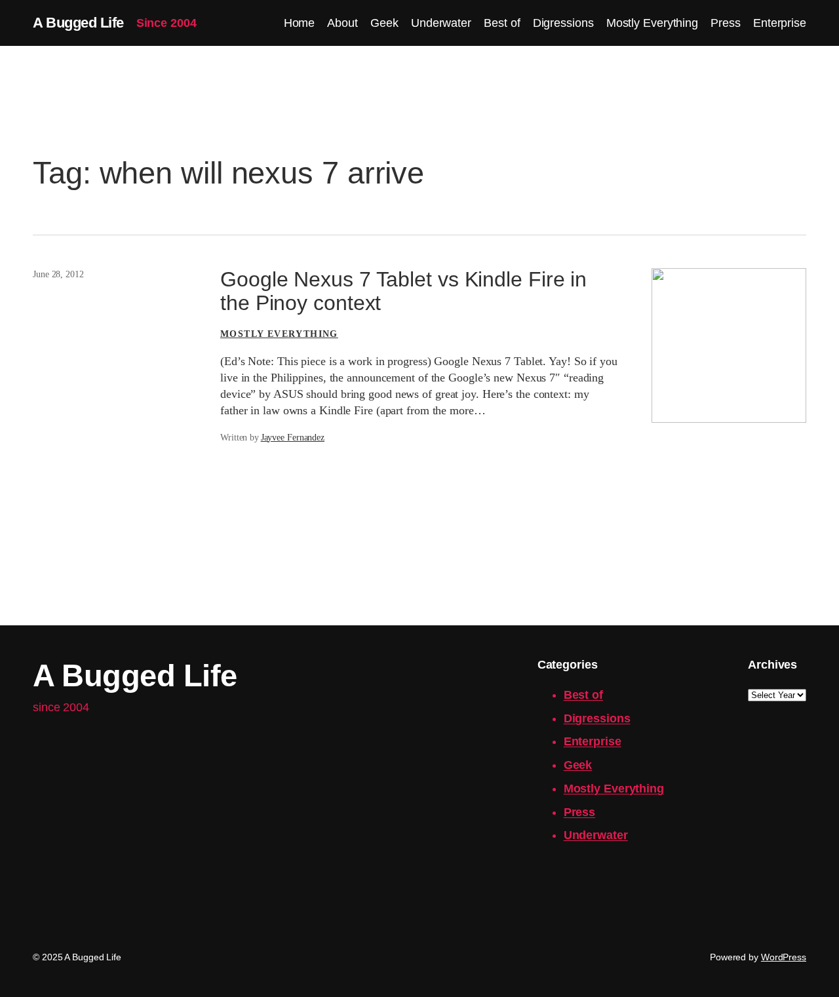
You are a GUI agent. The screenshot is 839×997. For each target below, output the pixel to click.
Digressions (597, 718)
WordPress (783, 957)
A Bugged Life (78, 22)
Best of (583, 694)
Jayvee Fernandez (292, 437)
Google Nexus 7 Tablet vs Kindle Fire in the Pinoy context (403, 291)
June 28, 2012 (58, 274)
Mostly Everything (279, 334)
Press (580, 812)
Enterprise (592, 741)
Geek (578, 765)
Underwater (596, 835)
